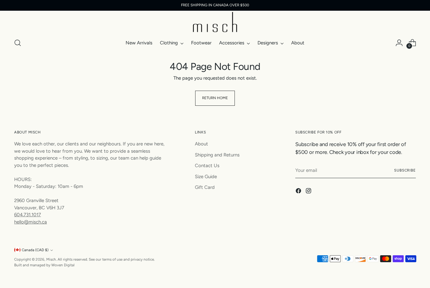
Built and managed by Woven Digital (44, 265)
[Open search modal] (17, 43)
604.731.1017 (27, 214)
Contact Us (207, 165)
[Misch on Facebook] (299, 192)
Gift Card (205, 187)
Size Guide (206, 176)
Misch (51, 259)
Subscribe (405, 170)
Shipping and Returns (217, 155)
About (201, 144)
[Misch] (215, 22)
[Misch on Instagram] (309, 192)
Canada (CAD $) (35, 250)
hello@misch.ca (30, 222)
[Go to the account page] (399, 43)
